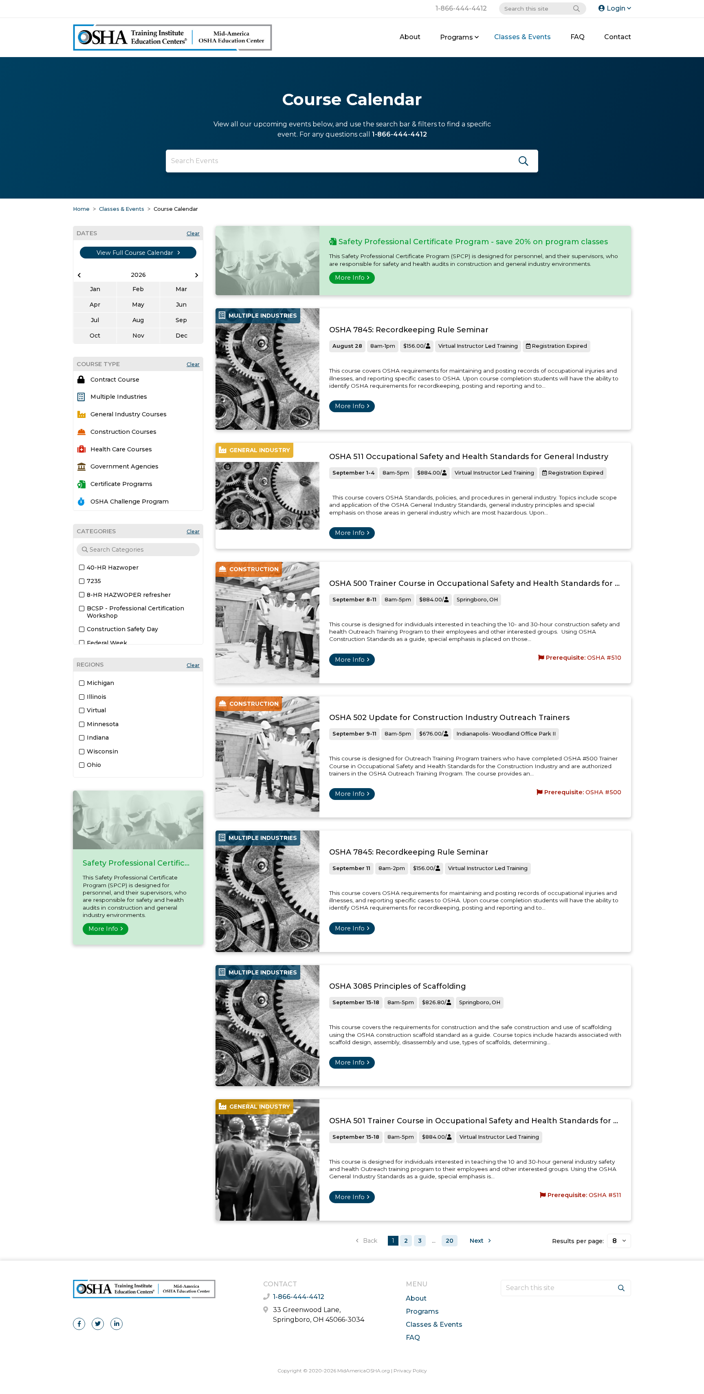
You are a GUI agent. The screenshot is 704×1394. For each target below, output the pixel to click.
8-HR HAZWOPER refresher (129, 595)
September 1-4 (353, 473)
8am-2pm (391, 868)
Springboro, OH (477, 599)
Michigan (100, 683)
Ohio (94, 765)
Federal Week (107, 643)
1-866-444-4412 (461, 8)
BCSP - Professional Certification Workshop (135, 612)
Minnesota (103, 724)
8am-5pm (396, 473)
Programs (456, 37)
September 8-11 (354, 599)
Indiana (98, 737)
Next (477, 1240)
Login (616, 8)
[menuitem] (410, 37)
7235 (94, 581)
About (410, 37)
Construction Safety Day (122, 629)
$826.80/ (434, 1002)
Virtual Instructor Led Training (478, 346)
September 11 (351, 868)
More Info (103, 928)
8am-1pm (382, 346)
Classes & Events (522, 37)
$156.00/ (414, 346)
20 (449, 1240)
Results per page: (578, 1241)
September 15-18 (355, 1002)
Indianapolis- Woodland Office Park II (506, 734)
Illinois (96, 696)
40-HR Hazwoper (113, 567)
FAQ (577, 37)
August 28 (347, 346)
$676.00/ (431, 734)
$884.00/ (429, 473)
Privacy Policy (410, 1370)
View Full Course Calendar (136, 252)
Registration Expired (558, 346)
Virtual (96, 710)
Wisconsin (102, 751)
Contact (617, 37)
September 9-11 (354, 734)
